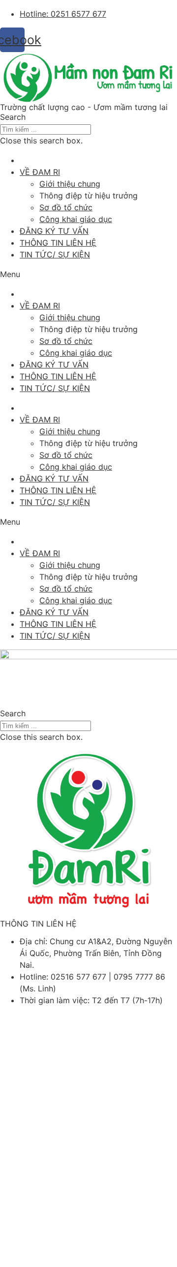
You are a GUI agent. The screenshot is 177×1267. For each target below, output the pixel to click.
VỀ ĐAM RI (40, 172)
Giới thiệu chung (69, 184)
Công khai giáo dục (75, 219)
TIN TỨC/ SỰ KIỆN (55, 254)
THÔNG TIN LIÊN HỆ (58, 243)
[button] (88, 117)
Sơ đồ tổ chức (65, 207)
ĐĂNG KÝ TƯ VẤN (54, 231)
